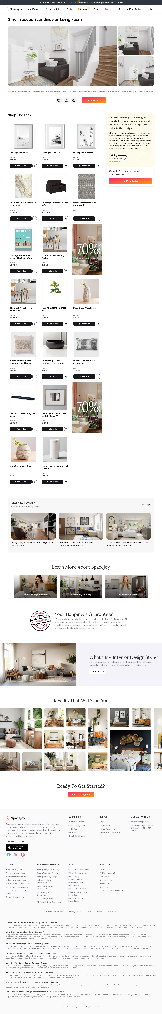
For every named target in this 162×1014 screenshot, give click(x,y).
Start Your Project (133, 9)
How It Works (33, 9)
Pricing (70, 9)
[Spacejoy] (14, 9)
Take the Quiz (97, 671)
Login (149, 9)
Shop (96, 9)
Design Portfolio (53, 9)
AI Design (84, 9)
